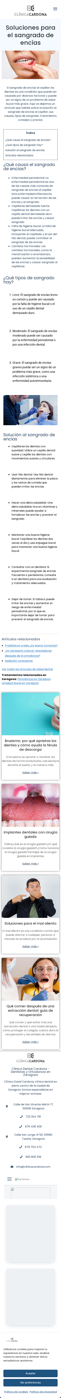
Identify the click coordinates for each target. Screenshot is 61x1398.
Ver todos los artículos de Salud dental (27, 669)
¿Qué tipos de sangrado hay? (24, 145)
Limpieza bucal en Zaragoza (20, 683)
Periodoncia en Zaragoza (33, 679)
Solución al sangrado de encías (25, 150)
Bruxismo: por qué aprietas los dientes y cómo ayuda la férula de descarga (30, 745)
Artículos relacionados (19, 155)
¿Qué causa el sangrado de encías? (28, 140)
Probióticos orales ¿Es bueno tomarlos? (31, 645)
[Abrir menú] (55, 9)
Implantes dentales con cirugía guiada (30, 834)
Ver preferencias (30, 1382)
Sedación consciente (19, 661)
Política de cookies (16, 1391)
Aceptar (31, 1373)
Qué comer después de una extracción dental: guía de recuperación (30, 1010)
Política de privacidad (43, 1391)
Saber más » (30, 772)
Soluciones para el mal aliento (30, 923)
